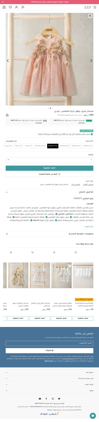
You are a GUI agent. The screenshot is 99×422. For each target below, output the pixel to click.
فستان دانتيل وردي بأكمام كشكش (40, 304)
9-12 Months (52, 146)
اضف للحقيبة (83, 318)
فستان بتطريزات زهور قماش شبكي (20, 304)
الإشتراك (49, 351)
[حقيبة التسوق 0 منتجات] (4, 7)
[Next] (8, 60)
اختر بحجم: (89, 141)
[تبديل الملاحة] (94, 7)
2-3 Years (28, 146)
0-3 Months (88, 146)
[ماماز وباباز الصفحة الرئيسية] (87, 7)
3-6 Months (76, 146)
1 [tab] (50, 108)
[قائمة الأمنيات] (76, 253)
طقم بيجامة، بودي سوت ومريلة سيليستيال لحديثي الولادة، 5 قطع (62, 304)
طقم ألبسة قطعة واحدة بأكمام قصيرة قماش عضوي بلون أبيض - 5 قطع (83, 304)
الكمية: (90, 155)
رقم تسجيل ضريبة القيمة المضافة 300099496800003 (47, 407)
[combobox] (49, 159)
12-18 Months (40, 146)
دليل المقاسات (11, 141)
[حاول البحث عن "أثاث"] (22, 7)
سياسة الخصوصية (68, 359)
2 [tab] (48, 108)
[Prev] (91, 60)
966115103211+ (49, 361)
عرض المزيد (89, 226)
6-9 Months (65, 146)
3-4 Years (18, 146)
